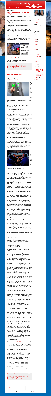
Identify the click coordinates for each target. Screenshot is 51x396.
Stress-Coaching (14, 57)
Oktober (37, 54)
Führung (20, 65)
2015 (36, 81)
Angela (9, 387)
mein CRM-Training (18, 341)
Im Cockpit (37, 22)
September (38, 56)
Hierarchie (22, 376)
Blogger (33, 391)
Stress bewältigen (23, 66)
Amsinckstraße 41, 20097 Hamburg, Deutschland (17, 378)
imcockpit (10, 388)
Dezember (38, 51)
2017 (36, 49)
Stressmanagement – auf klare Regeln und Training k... (40, 70)
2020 (36, 44)
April (37, 64)
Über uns (36, 18)
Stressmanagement (10, 67)
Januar (37, 77)
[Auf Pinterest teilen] (29, 373)
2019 (36, 46)
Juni (37, 61)
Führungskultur (24, 65)
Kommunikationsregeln (10, 377)
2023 (36, 39)
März (37, 66)
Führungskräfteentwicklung (11, 376)
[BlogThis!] (27, 373)
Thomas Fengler (16, 77)
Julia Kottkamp (21, 368)
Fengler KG (37, 19)
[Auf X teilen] (28, 373)
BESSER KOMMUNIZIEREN (18, 3)
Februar (37, 68)
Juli (36, 59)
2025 (36, 36)
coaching (10, 65)
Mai (37, 63)
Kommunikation (9, 66)
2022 (36, 41)
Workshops (15, 67)
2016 (36, 79)
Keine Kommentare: (22, 373)
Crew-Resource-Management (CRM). (22, 22)
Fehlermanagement (15, 65)
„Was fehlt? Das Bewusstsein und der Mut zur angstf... (40, 74)
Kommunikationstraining (16, 66)
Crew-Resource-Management (12, 79)
